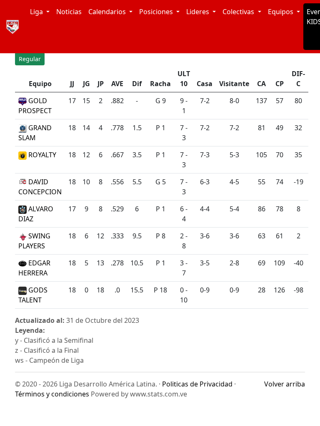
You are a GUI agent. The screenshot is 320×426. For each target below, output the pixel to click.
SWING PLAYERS (34, 240)
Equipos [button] (281, 11)
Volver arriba (284, 384)
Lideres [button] (198, 11)
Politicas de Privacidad (197, 384)
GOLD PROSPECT (35, 105)
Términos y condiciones (52, 394)
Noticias (69, 11)
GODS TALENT (33, 295)
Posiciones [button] (157, 11)
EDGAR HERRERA (34, 267)
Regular (30, 59)
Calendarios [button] (108, 11)
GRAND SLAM (35, 132)
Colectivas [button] (239, 11)
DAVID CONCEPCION (40, 186)
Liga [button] (37, 11)
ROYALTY (41, 154)
